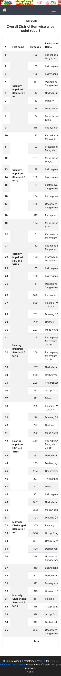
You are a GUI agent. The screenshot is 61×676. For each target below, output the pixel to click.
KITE (42, 660)
